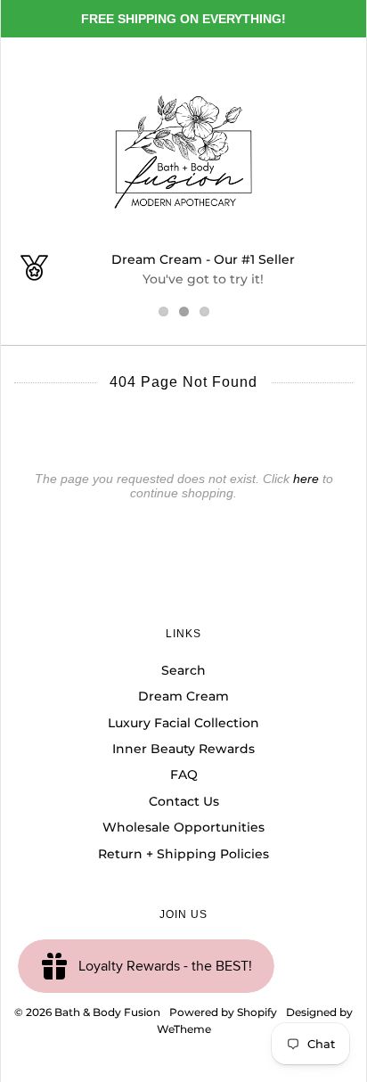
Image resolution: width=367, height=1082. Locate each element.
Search (183, 670)
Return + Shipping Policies (183, 854)
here (306, 478)
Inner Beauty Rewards (183, 749)
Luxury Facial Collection (183, 723)
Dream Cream (183, 696)
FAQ (184, 774)
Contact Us (184, 801)
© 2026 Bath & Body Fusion (87, 1012)
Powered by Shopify (223, 1012)
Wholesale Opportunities (183, 827)
